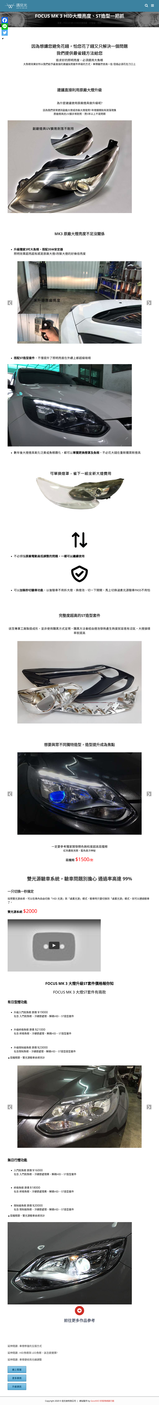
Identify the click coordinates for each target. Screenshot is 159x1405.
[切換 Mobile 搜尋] (146, 5)
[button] (10, 302)
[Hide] (3, 38)
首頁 (59, 22)
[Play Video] (54, 945)
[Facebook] (5, 20)
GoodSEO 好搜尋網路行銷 (102, 1400)
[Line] (5, 26)
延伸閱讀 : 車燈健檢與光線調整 (25, 1359)
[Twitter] (5, 33)
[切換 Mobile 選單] (152, 5)
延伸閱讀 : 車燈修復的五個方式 (25, 1346)
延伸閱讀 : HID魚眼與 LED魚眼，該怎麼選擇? (32, 1352)
